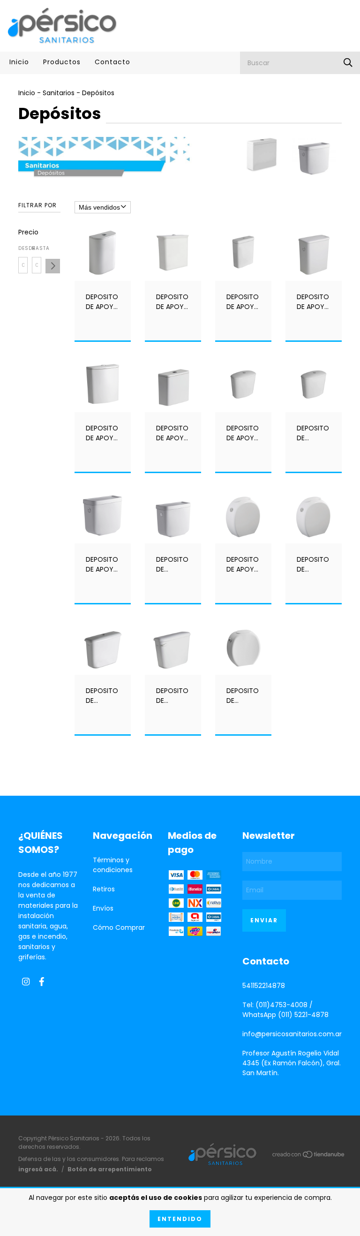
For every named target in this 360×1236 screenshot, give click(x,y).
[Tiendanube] (308, 1156)
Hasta (36, 248)
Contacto (112, 62)
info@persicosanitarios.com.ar (292, 1034)
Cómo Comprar (119, 927)
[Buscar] (348, 62)
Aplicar (52, 266)
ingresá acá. (38, 1169)
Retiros (104, 889)
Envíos (103, 908)
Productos (62, 62)
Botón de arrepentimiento (110, 1169)
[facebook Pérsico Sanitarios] (41, 982)
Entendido (180, 1219)
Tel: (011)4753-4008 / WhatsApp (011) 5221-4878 (285, 1009)
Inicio (19, 62)
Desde (23, 248)
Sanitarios (59, 93)
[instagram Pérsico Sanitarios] (25, 982)
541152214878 (263, 985)
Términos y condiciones (113, 864)
